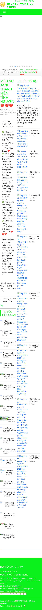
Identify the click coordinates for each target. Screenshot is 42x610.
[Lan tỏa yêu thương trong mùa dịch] (3, 460)
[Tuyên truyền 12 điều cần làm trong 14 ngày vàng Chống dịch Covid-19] (2, 492)
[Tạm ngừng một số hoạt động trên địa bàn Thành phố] (2, 503)
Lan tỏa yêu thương (11, 419)
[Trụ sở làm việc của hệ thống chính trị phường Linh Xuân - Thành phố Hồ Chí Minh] (22, 139)
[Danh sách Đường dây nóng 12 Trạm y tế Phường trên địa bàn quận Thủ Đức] (1, 385)
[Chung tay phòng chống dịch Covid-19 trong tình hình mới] (2, 374)
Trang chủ (4, 71)
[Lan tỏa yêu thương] (4, 418)
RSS (3, 606)
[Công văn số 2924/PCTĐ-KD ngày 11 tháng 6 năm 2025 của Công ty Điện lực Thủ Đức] (22, 181)
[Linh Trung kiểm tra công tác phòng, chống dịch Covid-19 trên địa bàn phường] (1, 363)
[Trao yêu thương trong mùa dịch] (3, 471)
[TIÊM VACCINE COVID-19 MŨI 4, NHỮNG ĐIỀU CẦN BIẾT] (2, 321)
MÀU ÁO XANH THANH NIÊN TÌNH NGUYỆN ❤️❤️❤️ (29, 72)
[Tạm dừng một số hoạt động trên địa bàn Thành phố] (2, 524)
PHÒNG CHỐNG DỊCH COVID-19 (13, 71)
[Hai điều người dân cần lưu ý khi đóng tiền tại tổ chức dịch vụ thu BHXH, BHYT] (22, 159)
